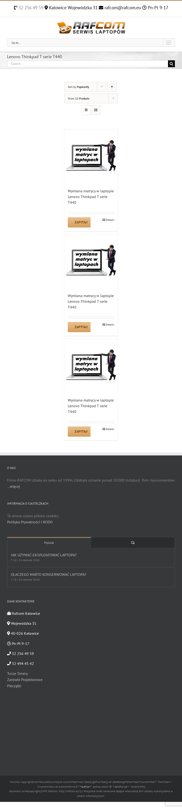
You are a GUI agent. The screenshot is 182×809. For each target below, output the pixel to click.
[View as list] (95, 110)
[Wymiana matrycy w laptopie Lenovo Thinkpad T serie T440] (91, 156)
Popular (49, 543)
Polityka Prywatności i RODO (30, 522)
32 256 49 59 (30, 7)
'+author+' (85, 786)
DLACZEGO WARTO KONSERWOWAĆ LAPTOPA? (48, 574)
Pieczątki (14, 685)
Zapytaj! (81, 222)
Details (110, 220)
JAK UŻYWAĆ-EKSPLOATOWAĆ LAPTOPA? (44, 555)
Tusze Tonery (17, 673)
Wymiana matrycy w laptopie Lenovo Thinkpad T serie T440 (91, 197)
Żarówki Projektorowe (24, 679)
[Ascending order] (112, 87)
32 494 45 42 (22, 663)
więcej (15, 486)
